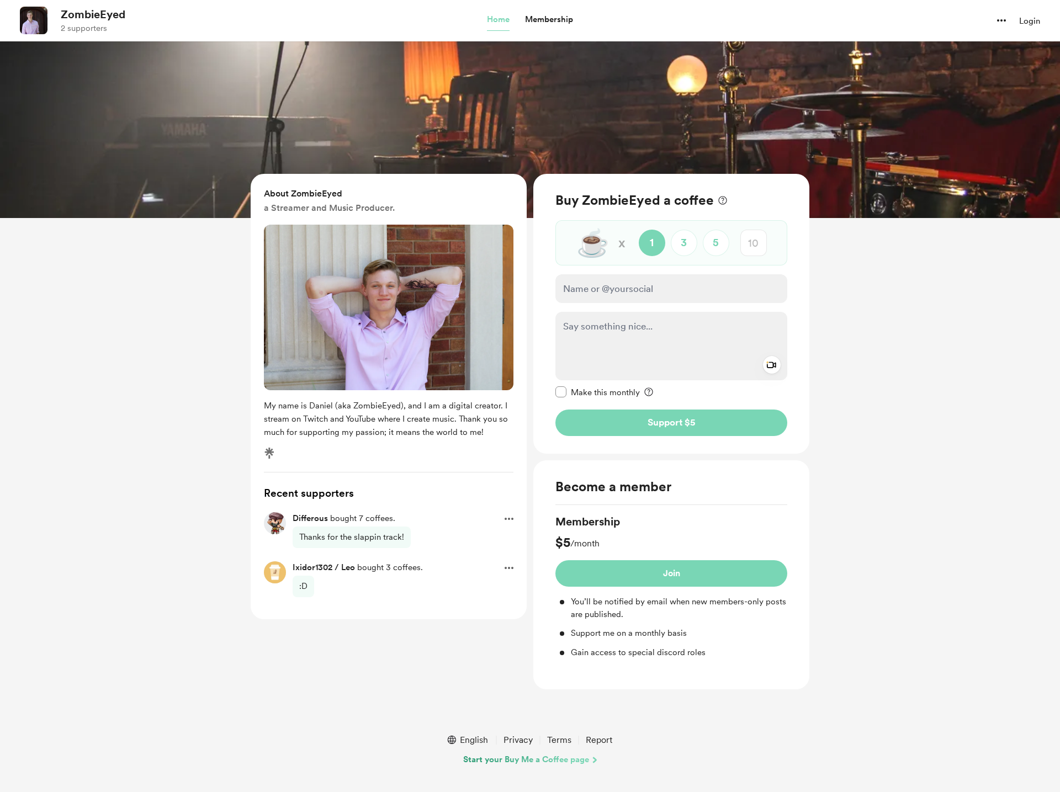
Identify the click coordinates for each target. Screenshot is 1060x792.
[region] (671, 314)
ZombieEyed (93, 14)
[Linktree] (269, 453)
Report (599, 740)
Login (1029, 21)
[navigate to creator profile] (33, 20)
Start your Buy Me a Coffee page (526, 759)
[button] (498, 20)
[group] (671, 586)
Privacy (518, 740)
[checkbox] (597, 392)
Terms (559, 740)
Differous (310, 518)
